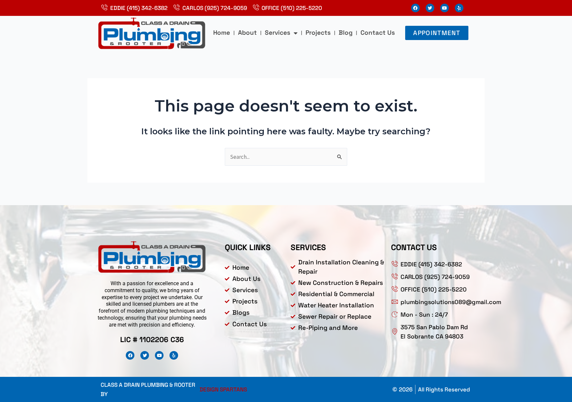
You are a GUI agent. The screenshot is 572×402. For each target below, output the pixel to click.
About (247, 32)
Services (277, 32)
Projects (318, 32)
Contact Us (377, 32)
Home (221, 32)
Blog (346, 32)
